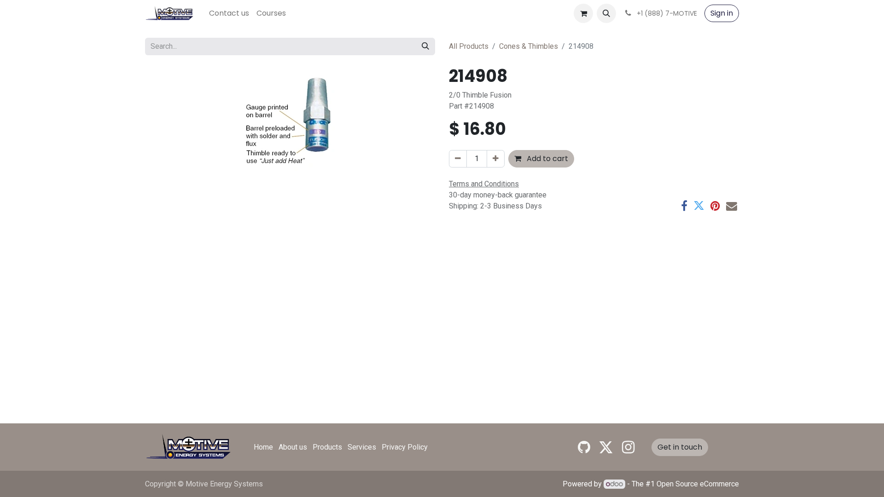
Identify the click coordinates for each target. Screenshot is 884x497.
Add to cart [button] (546, 158)
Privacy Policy (405, 447)
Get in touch (679, 447)
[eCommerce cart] (583, 13)
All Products (469, 46)
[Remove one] (458, 159)
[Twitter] (698, 205)
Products (327, 447)
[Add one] (496, 159)
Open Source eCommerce (698, 484)
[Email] (731, 205)
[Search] (425, 46)
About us (293, 447)
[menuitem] (229, 13)
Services (362, 447)
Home (263, 447)
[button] (606, 13)
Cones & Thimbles (528, 46)
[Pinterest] (715, 205)
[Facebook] (684, 205)
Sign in (721, 13)
